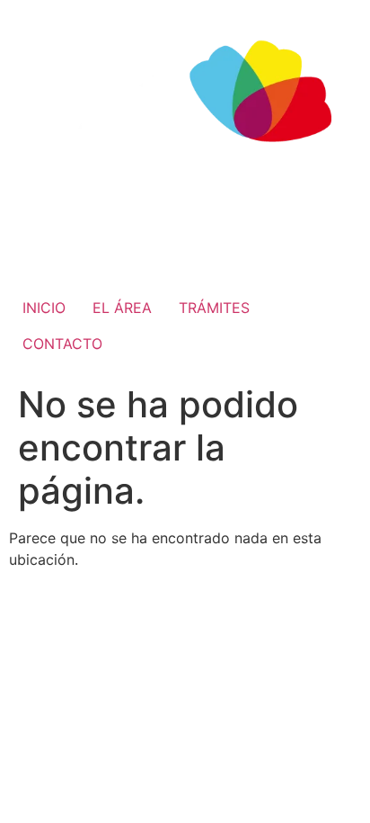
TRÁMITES (214, 308)
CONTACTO (62, 344)
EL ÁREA (122, 308)
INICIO (44, 308)
